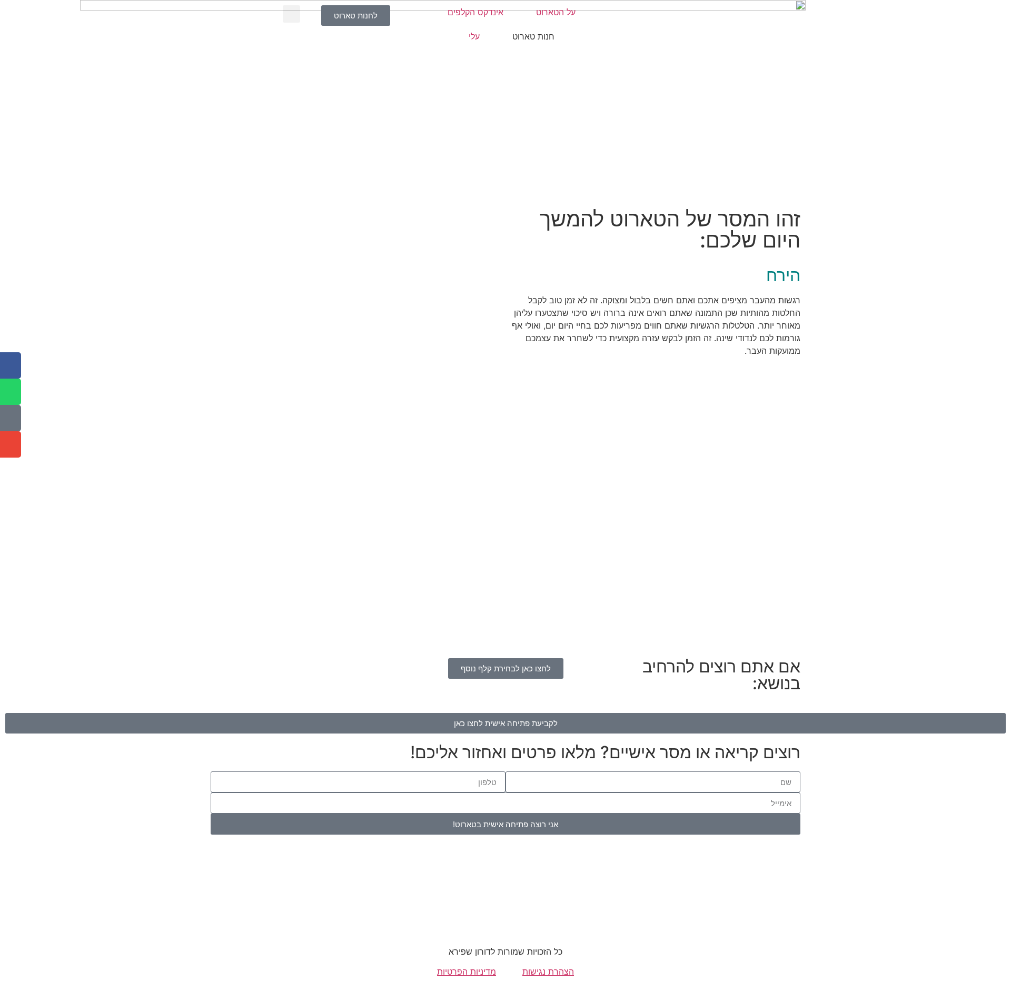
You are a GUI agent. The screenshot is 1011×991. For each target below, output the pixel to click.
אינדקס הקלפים (475, 12)
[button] (291, 14)
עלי (474, 36)
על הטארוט (556, 12)
